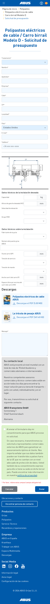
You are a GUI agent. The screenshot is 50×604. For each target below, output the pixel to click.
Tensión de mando (8, 267)
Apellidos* (5, 77)
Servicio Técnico (9, 524)
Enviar (42, 489)
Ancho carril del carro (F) (10, 277)
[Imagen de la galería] (25, 173)
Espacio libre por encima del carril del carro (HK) (12, 284)
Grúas (4, 516)
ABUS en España (9, 538)
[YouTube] (23, 566)
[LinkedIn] (4, 566)
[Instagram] (10, 566)
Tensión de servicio (8, 258)
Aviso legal (7, 577)
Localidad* (5, 114)
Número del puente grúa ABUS (10, 242)
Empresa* (5, 86)
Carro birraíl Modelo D (15, 15)
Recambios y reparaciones (14, 528)
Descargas (7, 555)
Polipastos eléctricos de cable (19, 12)
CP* (3, 105)
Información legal (10, 573)
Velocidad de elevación (10, 208)
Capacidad (5, 197)
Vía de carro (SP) (7, 254)
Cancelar (9, 489)
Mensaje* (5, 331)
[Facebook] (16, 566)
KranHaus (6, 543)
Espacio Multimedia (11, 551)
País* (4, 123)
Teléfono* (5, 142)
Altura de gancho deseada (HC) (13, 203)
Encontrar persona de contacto (19, 504)
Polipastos (25, 9)
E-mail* (4, 133)
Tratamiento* (6, 58)
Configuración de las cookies (15, 581)
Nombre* (5, 67)
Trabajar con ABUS (10, 547)
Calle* (4, 95)
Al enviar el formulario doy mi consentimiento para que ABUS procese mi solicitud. (25, 433)
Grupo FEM (6, 217)
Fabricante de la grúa (9, 232)
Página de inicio (9, 9)
